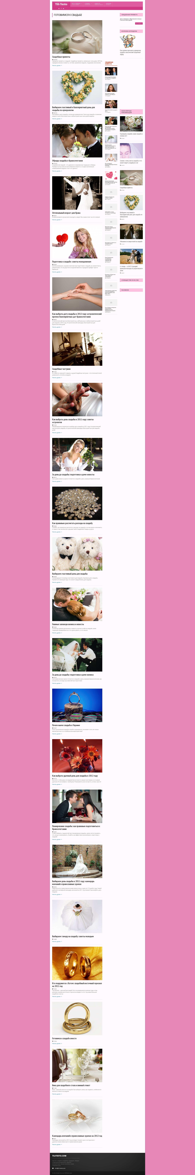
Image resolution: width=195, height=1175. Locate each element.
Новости (99, 4)
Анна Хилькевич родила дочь (111, 110)
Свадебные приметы (61, 56)
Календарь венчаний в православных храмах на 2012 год (77, 1135)
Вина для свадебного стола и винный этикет (71, 1085)
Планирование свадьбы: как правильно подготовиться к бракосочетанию (76, 828)
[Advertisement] (111, 36)
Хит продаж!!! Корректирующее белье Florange (111, 164)
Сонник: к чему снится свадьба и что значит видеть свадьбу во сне (131, 162)
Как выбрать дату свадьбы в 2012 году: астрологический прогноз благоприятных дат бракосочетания (77, 315)
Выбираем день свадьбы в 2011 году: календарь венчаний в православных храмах (73, 883)
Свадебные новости (109, 63)
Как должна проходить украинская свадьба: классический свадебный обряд (130, 52)
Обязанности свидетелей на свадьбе (131, 241)
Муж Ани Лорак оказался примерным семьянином (110, 227)
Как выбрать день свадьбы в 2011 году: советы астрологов (73, 421)
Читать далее (56, 65)
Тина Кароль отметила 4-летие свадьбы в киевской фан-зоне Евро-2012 (111, 292)
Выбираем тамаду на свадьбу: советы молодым (73, 936)
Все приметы (139, 23)
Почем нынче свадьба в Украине (66, 725)
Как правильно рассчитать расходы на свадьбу (72, 523)
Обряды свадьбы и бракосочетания (67, 160)
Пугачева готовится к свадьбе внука (110, 243)
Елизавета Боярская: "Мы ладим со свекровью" (110, 275)
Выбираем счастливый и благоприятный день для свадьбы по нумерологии (73, 109)
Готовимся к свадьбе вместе (64, 1038)
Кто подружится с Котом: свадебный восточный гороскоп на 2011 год (77, 985)
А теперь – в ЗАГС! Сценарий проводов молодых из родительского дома (131, 268)
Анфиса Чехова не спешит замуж (109, 197)
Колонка (108, 4)
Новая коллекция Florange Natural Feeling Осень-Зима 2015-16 (111, 182)
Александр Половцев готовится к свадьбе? (110, 77)
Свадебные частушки (61, 368)
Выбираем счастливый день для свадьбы (70, 573)
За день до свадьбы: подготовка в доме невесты (73, 474)
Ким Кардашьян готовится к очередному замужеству (109, 259)
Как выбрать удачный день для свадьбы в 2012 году (75, 775)
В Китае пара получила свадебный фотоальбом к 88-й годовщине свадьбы (111, 128)
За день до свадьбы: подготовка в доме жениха (73, 674)
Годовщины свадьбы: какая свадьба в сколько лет (131, 135)
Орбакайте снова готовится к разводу (110, 212)
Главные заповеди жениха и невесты (68, 624)
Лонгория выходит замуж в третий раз (110, 94)
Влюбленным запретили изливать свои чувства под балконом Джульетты (110, 146)
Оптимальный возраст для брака (66, 212)
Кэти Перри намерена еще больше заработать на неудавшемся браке (110, 309)
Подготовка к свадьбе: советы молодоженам (71, 261)
